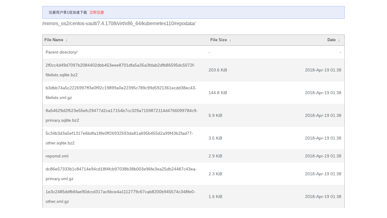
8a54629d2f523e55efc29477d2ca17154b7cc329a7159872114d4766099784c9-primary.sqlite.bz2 (122, 115)
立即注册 (96, 12)
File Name (53, 40)
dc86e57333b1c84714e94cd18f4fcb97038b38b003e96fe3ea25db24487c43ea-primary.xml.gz (121, 174)
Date (331, 40)
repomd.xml (57, 156)
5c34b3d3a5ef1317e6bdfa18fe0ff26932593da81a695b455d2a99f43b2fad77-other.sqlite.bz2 (119, 138)
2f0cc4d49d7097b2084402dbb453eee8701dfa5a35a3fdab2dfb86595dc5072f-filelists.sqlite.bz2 (120, 70)
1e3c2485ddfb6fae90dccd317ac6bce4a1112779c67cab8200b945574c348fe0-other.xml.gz (120, 196)
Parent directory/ (61, 52)
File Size (218, 40)
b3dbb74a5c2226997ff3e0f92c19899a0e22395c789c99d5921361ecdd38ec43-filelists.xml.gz (121, 92)
